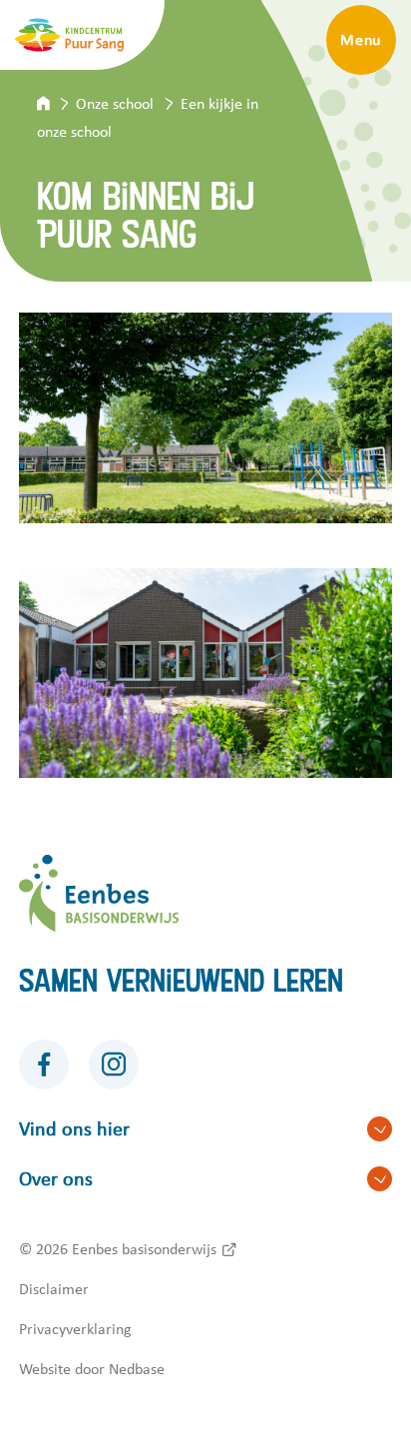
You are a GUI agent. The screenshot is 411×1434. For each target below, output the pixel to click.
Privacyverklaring (75, 1329)
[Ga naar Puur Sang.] (56, 104)
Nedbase (137, 1369)
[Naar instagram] (114, 1064)
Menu (360, 40)
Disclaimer (54, 1289)
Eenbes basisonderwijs (144, 1249)
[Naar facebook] (44, 1064)
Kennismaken (257, 40)
